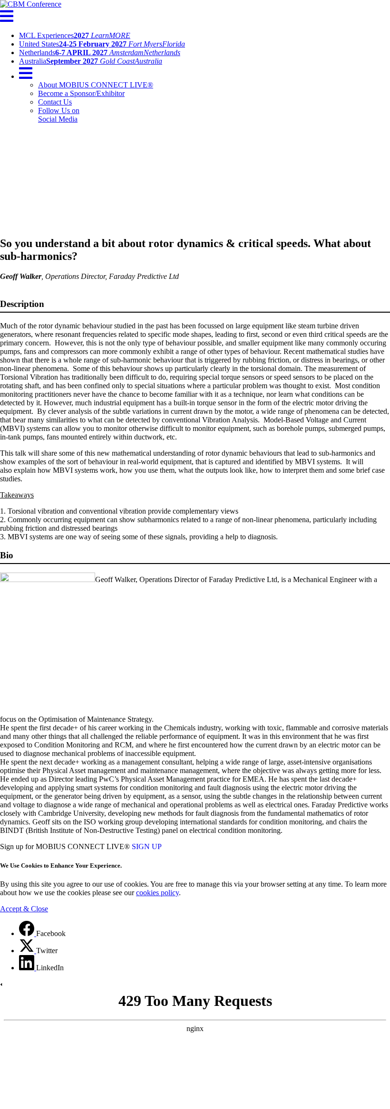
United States (102, 44)
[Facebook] (27, 933)
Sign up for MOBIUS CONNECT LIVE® (65, 846)
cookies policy (157, 893)
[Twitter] (27, 950)
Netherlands (99, 52)
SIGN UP (147, 846)
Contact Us (55, 102)
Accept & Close (24, 909)
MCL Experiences (74, 35)
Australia (90, 61)
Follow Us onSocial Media (58, 114)
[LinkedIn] (27, 968)
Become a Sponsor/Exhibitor (81, 93)
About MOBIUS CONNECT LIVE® (95, 85)
